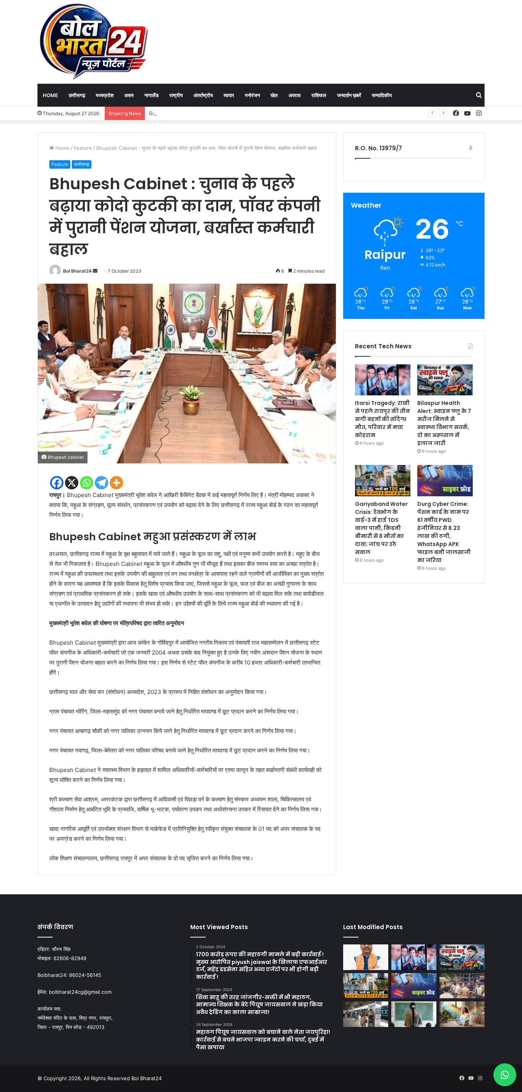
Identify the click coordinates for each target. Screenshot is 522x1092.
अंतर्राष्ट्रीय (203, 95)
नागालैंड (151, 95)
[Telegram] (101, 482)
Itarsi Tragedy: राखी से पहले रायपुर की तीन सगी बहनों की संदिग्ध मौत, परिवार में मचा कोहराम (382, 419)
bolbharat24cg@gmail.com (80, 992)
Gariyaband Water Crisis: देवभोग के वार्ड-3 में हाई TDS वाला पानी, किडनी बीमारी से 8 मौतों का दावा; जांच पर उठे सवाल (263, 113)
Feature (83, 148)
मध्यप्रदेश (104, 95)
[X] (71, 482)
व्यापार (229, 95)
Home (50, 95)
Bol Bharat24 (77, 271)
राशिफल (318, 95)
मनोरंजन (252, 95)
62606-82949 (69, 958)
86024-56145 (85, 975)
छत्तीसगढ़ (77, 95)
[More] (116, 482)
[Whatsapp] (86, 482)
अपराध (295, 95)
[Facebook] (56, 482)
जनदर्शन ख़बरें (349, 95)
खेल (274, 95)
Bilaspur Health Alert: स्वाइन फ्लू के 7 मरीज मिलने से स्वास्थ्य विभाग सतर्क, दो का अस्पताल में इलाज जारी (444, 423)
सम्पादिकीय (382, 95)
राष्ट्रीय (176, 95)
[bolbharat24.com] (94, 41)
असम (129, 95)
